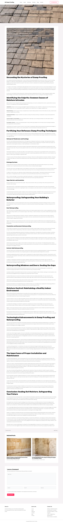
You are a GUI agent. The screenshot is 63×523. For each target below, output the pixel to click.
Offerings (29, 2)
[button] (54, 2)
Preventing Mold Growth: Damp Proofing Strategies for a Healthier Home (44, 458)
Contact (41, 2)
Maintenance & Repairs (10, 459)
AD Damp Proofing (9, 2)
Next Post (56, 430)
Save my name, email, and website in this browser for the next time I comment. (22, 491)
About (25, 2)
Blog (38, 2)
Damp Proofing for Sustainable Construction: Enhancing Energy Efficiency (17, 458)
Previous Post (8, 430)
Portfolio (33, 2)
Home (21, 2)
